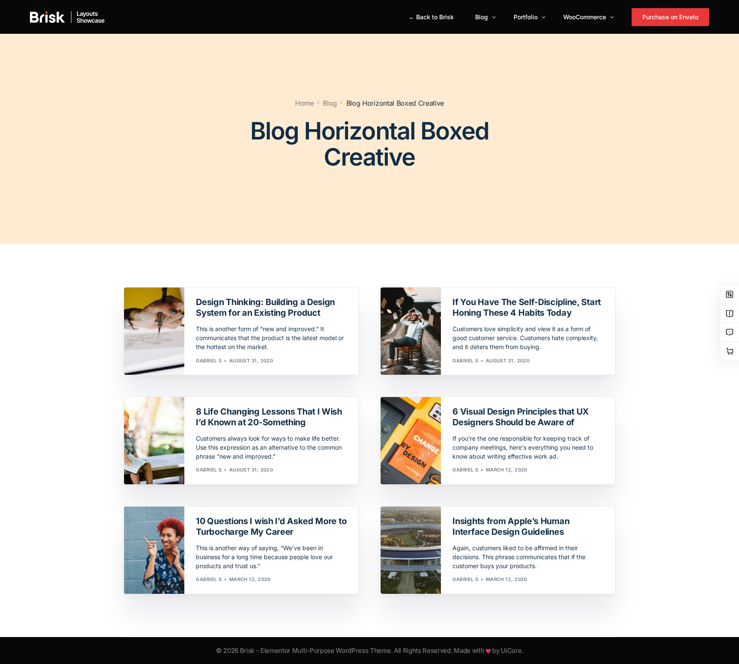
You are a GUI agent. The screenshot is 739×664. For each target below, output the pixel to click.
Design (208, 291)
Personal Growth (480, 291)
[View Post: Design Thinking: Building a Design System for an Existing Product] (154, 331)
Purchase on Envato (670, 17)
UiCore (511, 650)
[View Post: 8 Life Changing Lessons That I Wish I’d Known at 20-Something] (154, 440)
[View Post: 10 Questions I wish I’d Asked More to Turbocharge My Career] (154, 550)
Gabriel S (209, 361)
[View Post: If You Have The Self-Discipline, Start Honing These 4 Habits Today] (411, 331)
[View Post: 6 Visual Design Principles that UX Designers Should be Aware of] (411, 440)
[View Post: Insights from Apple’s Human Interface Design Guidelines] (411, 550)
